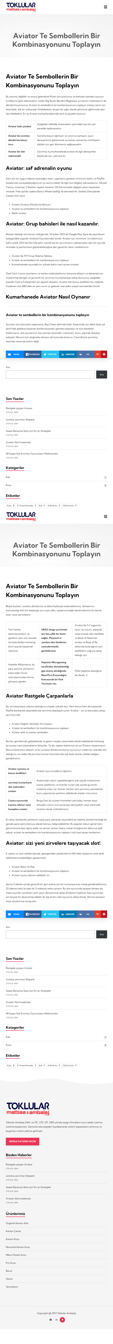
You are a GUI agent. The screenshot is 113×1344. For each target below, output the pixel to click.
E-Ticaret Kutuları (26, 505)
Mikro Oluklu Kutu (16, 1254)
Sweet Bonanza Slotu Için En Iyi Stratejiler (28, 430)
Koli (8, 477)
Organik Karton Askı (17, 1223)
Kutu (8, 485)
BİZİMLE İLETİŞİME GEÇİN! (22, 1141)
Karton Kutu (12, 1239)
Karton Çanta (13, 1231)
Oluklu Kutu (69, 505)
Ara (8, 367)
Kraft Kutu (54, 505)
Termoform (12, 1286)
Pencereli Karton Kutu (18, 1247)
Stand (9, 1278)
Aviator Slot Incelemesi (18, 442)
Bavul (9, 1270)
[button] (105, 7)
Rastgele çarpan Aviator (19, 408)
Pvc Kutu (11, 1262)
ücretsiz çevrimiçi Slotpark (20, 419)
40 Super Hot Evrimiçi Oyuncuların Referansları (32, 453)
